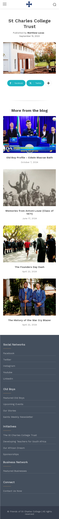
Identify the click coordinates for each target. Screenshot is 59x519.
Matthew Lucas (35, 33)
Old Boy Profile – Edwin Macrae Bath (29, 157)
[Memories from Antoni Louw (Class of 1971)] (29, 187)
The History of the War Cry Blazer (29, 320)
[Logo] (29, 4)
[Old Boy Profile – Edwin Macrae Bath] (29, 134)
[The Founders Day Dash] (29, 243)
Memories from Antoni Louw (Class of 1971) (29, 212)
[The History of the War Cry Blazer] (29, 297)
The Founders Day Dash (29, 266)
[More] (48, 83)
